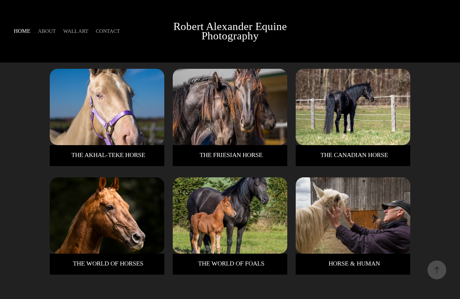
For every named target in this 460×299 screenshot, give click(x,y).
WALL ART (75, 31)
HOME (22, 31)
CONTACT (108, 31)
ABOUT (47, 31)
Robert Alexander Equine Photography (231, 31)
